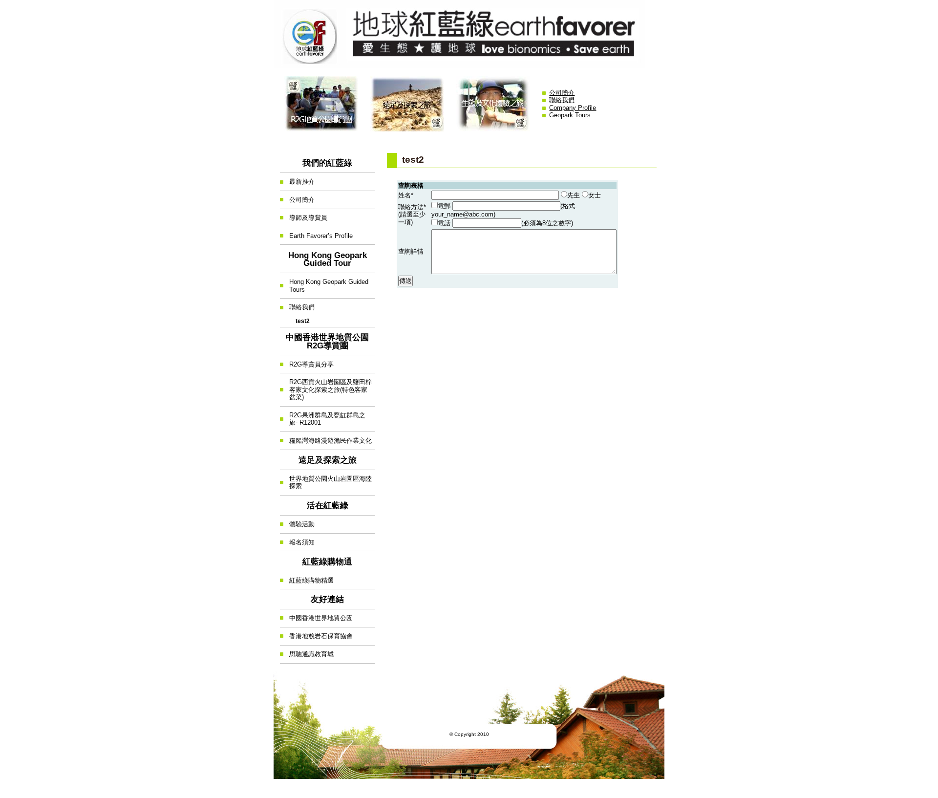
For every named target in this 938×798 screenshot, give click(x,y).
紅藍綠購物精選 (307, 577)
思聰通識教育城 (307, 652)
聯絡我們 (562, 100)
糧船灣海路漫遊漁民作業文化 (326, 438)
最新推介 (297, 179)
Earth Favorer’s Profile (316, 233)
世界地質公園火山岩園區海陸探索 (326, 480)
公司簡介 (562, 92)
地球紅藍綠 (469, 34)
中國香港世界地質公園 (316, 615)
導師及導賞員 (303, 215)
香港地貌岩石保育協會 (316, 633)
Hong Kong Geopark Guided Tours (324, 283)
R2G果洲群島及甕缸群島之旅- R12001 (322, 417)
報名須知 (297, 540)
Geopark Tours (570, 115)
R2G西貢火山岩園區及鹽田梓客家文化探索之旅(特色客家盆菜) (326, 387)
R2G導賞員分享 (307, 361)
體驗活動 (297, 522)
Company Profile (572, 107)
